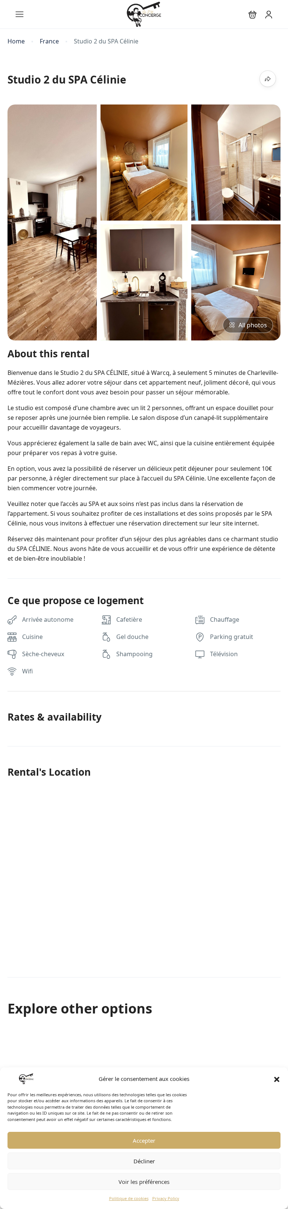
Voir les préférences (144, 1181)
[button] (276, 1078)
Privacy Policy (165, 1198)
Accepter (144, 1140)
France (49, 41)
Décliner (144, 1161)
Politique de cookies (128, 1198)
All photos (252, 325)
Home (16, 41)
